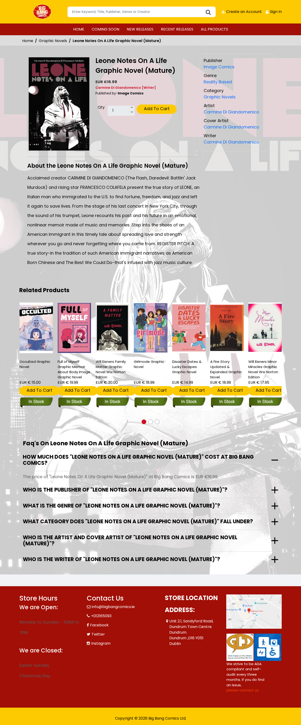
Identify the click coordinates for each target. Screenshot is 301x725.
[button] (144, 421)
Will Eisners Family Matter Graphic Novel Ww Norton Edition (111, 369)
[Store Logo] (42, 11)
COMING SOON (105, 29)
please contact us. (242, 690)
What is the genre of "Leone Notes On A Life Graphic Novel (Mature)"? (121, 505)
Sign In (275, 11)
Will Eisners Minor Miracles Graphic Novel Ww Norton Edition (263, 369)
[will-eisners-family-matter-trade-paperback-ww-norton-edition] (112, 327)
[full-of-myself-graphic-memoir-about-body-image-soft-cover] (74, 327)
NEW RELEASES (140, 29)
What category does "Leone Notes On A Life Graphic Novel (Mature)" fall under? (138, 521)
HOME (78, 29)
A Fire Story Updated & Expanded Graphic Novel (226, 369)
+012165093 (101, 616)
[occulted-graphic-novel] (36, 327)
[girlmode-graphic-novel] (150, 327)
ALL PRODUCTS (214, 29)
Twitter (98, 634)
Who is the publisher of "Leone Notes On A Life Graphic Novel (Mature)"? (125, 489)
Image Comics (219, 67)
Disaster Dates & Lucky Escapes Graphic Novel (187, 366)
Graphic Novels (53, 40)
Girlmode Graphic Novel (149, 364)
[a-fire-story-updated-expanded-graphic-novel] (227, 327)
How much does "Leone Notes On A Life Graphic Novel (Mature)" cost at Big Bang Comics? (138, 460)
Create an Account (243, 11)
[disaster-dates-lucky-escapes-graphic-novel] (189, 327)
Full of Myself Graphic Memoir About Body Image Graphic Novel (74, 369)
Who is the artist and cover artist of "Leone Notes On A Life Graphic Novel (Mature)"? (130, 540)
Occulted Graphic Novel (35, 364)
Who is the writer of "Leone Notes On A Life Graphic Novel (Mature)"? (121, 559)
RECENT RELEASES (177, 29)
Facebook (99, 625)
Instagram (101, 643)
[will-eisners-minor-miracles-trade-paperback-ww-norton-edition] (265, 327)
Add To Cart (157, 109)
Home (27, 40)
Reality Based (218, 82)
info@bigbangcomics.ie (113, 606)
